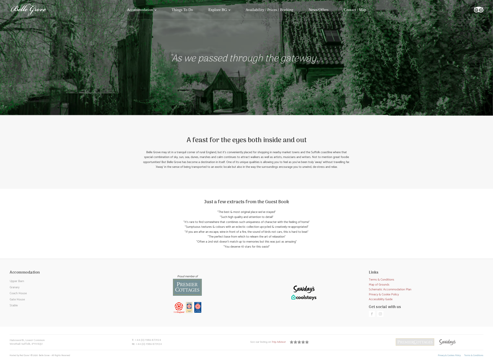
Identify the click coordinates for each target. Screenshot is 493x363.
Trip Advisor (279, 342)
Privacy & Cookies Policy (449, 355)
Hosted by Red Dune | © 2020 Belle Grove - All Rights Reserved (40, 355)
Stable (14, 305)
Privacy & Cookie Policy (384, 294)
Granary (14, 287)
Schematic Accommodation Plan (390, 289)
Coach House (18, 293)
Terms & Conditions (381, 279)
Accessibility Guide (380, 299)
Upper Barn (17, 281)
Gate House (17, 299)
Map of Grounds (379, 284)
